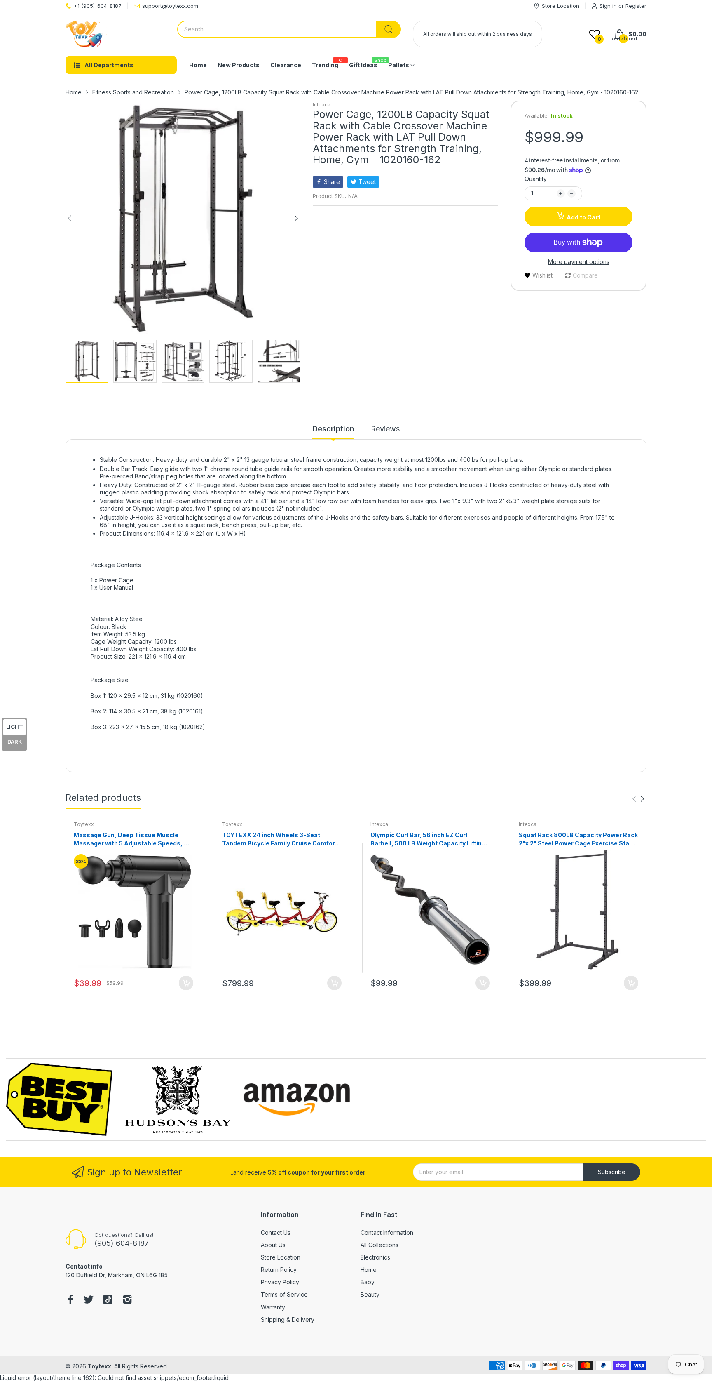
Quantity (536, 178)
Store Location (280, 1257)
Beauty (370, 1294)
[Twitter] (89, 1300)
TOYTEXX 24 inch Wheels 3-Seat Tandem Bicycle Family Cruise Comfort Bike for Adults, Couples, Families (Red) (280, 839)
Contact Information (387, 1232)
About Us (273, 1244)
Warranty (273, 1307)
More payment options (578, 261)
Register (635, 5)
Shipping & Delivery (287, 1319)
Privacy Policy (280, 1281)
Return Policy (279, 1269)
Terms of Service (284, 1294)
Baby (368, 1281)
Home (369, 1269)
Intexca (321, 104)
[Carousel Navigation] (638, 799)
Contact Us (275, 1232)
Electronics (375, 1257)
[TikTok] (108, 1300)
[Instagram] (127, 1300)
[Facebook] (70, 1300)
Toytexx (84, 824)
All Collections (379, 1244)
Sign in (609, 5)
